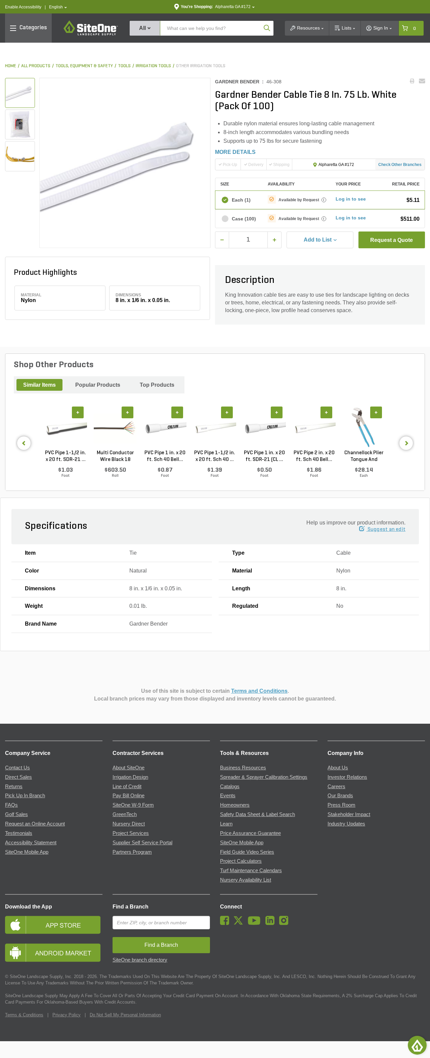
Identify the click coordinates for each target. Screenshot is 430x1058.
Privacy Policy (66, 1014)
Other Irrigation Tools (200, 66)
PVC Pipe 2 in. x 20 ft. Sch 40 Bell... (314, 456)
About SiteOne (128, 767)
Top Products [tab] (157, 385)
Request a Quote (391, 240)
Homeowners (235, 805)
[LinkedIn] (271, 923)
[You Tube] (256, 923)
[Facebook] (226, 923)
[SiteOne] (90, 34)
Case (244, 218)
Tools (124, 66)
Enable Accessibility (23, 7)
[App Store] (53, 925)
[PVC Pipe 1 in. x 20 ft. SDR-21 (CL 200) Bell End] (264, 428)
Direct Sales (18, 777)
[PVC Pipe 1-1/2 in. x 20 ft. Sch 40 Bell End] (214, 428)
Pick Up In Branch (25, 795)
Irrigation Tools (153, 66)
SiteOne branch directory (140, 960)
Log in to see (351, 199)
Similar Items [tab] (39, 385)
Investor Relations (347, 777)
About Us (338, 767)
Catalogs (230, 786)
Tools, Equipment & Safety (84, 66)
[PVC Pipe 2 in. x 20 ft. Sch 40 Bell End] (314, 428)
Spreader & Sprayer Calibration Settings (263, 777)
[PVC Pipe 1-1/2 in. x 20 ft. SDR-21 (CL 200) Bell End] (65, 428)
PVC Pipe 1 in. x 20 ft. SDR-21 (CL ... (264, 456)
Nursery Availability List (245, 880)
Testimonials (18, 833)
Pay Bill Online (128, 795)
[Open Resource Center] (417, 1045)
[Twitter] (240, 923)
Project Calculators (241, 861)
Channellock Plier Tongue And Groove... (364, 456)
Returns (14, 786)
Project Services (131, 833)
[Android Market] (53, 953)
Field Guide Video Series (247, 852)
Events (227, 795)
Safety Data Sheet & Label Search (257, 814)
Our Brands (340, 795)
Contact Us (17, 767)
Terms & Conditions (24, 1014)
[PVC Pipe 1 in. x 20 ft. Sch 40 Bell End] (164, 428)
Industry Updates (346, 824)
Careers (336, 786)
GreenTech (125, 814)
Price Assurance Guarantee (250, 833)
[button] (58, 7)
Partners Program (132, 852)
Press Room (341, 805)
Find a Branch (130, 906)
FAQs (11, 805)
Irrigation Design (130, 777)
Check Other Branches (400, 164)
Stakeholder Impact (349, 814)
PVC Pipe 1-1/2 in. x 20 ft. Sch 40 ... (214, 456)
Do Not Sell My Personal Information (125, 1014)
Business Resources (243, 767)
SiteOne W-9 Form (133, 805)
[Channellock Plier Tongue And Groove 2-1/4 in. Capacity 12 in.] (363, 428)
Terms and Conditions (259, 691)
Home (10, 66)
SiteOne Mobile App (26, 852)
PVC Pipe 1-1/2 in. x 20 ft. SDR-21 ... (65, 456)
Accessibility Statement (30, 842)
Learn (226, 824)
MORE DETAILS (235, 152)
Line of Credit (127, 786)
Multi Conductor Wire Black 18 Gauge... (115, 456)
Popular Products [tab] (97, 385)
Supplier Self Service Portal (142, 842)
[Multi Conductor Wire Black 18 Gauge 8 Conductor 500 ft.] (115, 428)
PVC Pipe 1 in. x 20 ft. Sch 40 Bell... (164, 456)
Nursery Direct (129, 824)
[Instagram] (285, 923)
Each (241, 200)
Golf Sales (16, 814)
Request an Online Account (35, 824)
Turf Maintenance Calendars (251, 870)
